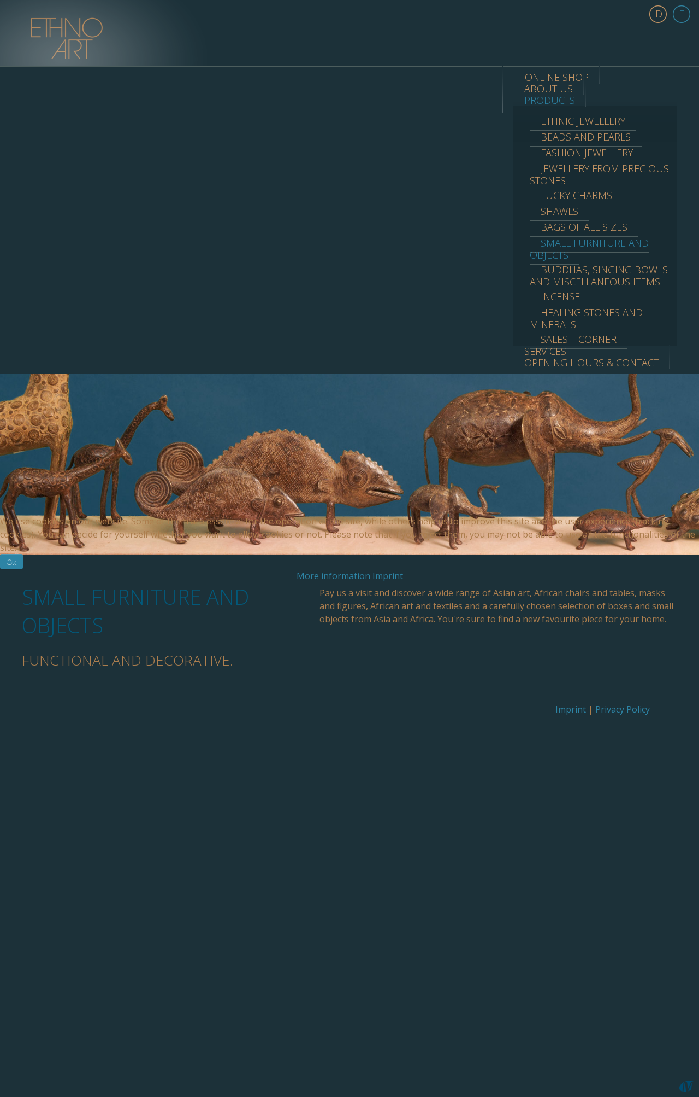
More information (333, 576)
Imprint (387, 576)
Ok (11, 561)
